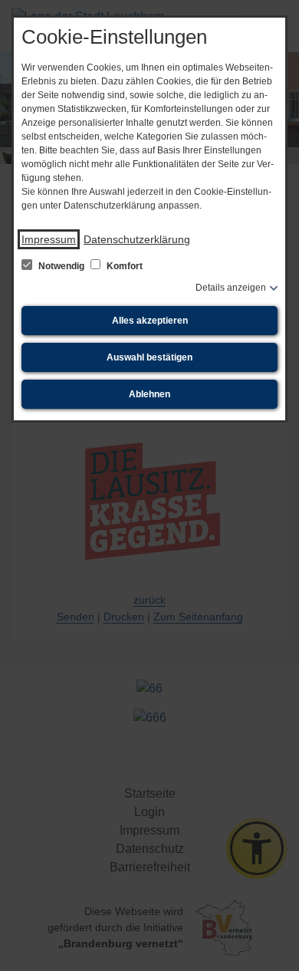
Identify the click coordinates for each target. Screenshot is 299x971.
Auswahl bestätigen (149, 357)
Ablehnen (149, 394)
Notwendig (61, 266)
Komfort (123, 266)
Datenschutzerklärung (137, 239)
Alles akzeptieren (150, 320)
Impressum (48, 239)
